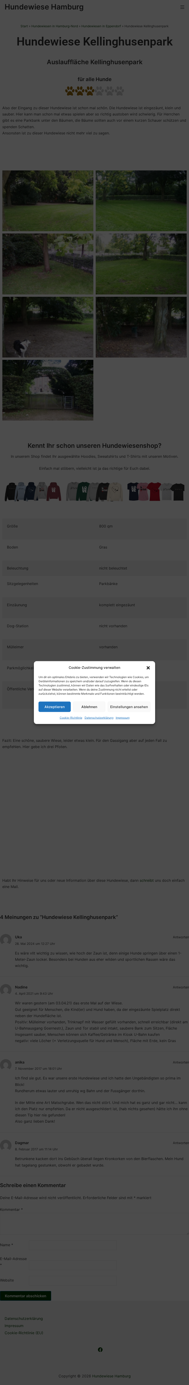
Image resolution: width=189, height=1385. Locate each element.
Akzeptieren (54, 706)
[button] (148, 667)
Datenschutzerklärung (99, 717)
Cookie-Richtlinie (71, 717)
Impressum (123, 717)
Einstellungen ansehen (129, 706)
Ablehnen (89, 706)
